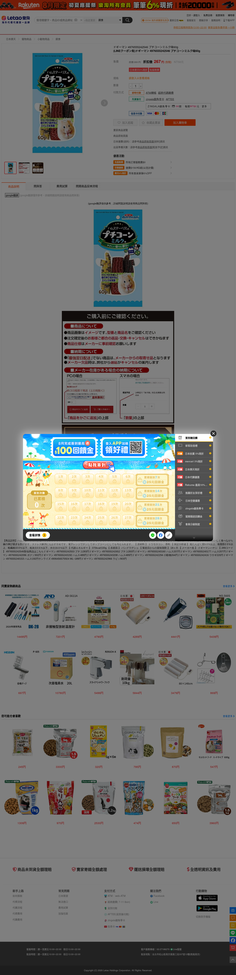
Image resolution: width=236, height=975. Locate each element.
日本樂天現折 (189, 469)
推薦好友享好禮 (193, 493)
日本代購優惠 (189, 477)
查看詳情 (34, 535)
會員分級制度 (192, 524)
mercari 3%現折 (190, 461)
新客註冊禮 (191, 445)
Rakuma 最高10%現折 (194, 485)
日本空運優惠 (192, 500)
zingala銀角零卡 (194, 508)
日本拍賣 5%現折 (191, 453)
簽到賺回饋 (191, 437)
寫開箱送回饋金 (193, 516)
